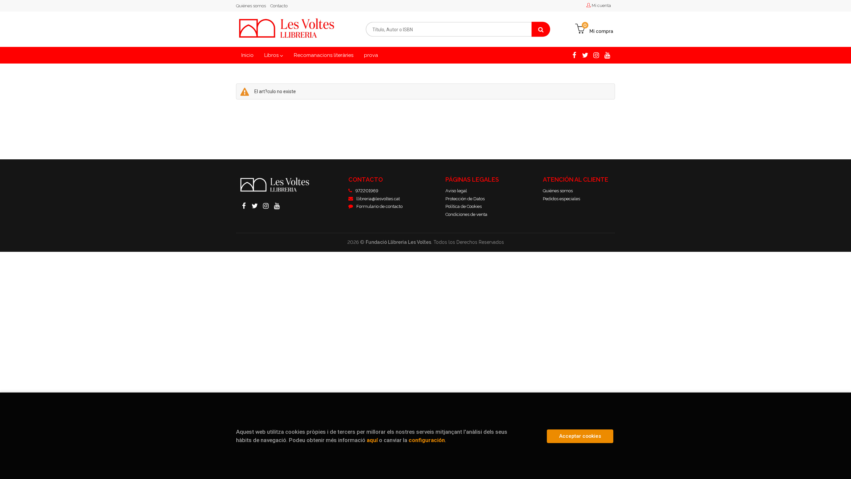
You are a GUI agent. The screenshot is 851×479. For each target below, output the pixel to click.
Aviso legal (456, 190)
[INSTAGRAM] (596, 55)
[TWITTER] (585, 55)
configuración (427, 440)
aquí (372, 440)
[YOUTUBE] (607, 55)
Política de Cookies (463, 206)
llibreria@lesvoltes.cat (378, 198)
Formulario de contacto (379, 206)
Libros (272, 55)
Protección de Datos (465, 198)
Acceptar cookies (580, 436)
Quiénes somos (251, 5)
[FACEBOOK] (574, 55)
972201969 (366, 190)
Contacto (279, 5)
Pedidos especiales (561, 198)
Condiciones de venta (466, 214)
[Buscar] (541, 29)
